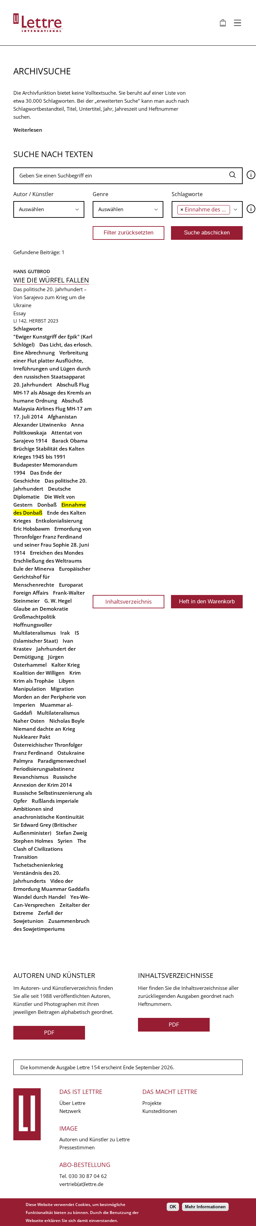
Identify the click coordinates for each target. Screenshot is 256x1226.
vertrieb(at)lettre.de (81, 1184)
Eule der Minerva (33, 568)
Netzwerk (70, 1111)
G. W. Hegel (58, 600)
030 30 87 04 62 (88, 1176)
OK (173, 1206)
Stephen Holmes (33, 840)
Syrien (65, 840)
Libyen (67, 680)
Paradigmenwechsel (62, 760)
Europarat (71, 584)
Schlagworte (187, 194)
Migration (62, 688)
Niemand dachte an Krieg (44, 728)
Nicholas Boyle (67, 720)
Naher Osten (29, 720)
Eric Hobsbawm (31, 528)
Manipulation (29, 688)
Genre (100, 194)
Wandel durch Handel (39, 896)
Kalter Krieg (65, 664)
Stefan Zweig (71, 832)
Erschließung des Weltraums (47, 560)
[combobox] (48, 209)
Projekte (151, 1103)
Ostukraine (71, 752)
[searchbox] (49, 209)
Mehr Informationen (205, 1206)
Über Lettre (72, 1103)
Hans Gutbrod (31, 271)
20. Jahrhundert (32, 384)
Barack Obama (70, 440)
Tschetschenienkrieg (38, 864)
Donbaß (47, 504)
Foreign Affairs (30, 592)
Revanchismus (30, 776)
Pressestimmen (77, 1147)
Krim (75, 672)
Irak (65, 632)
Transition (25, 856)
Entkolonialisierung (59, 520)
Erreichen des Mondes (56, 552)
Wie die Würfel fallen (51, 279)
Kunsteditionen (159, 1111)
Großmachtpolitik (34, 616)
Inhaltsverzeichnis (128, 601)
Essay (19, 313)
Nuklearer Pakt (31, 736)
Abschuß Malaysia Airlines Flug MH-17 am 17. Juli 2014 (52, 408)
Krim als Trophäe (33, 680)
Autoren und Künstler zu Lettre (94, 1139)
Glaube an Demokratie (40, 608)
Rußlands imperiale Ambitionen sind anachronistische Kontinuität (48, 808)
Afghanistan (62, 416)
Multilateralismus (58, 712)
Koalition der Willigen (39, 672)
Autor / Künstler (33, 194)
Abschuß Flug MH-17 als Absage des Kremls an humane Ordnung (52, 392)
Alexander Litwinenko (39, 424)
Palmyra (23, 760)
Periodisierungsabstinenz (43, 768)
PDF (49, 1032)
